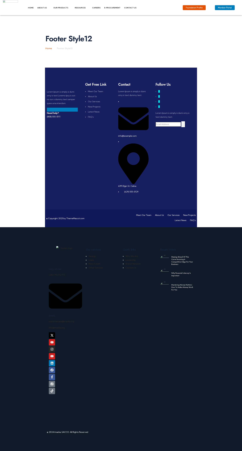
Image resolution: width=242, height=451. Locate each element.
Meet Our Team (95, 91)
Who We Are (132, 256)
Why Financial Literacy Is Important (181, 274)
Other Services (96, 267)
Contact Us (131, 267)
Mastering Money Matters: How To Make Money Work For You (182, 287)
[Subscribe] (183, 124)
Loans (91, 260)
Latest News (94, 111)
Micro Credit (94, 263)
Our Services (94, 101)
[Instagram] (52, 349)
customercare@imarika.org (61, 321)
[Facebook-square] (52, 384)
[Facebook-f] (52, 377)
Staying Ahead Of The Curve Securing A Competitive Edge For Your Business (182, 261)
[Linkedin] (52, 363)
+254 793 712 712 (57, 275)
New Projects (94, 106)
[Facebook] (52, 370)
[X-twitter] (52, 335)
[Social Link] (159, 91)
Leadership (131, 260)
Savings (92, 256)
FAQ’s (91, 117)
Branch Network (133, 263)
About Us (92, 96)
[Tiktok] (52, 391)
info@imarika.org (57, 327)
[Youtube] (52, 356)
